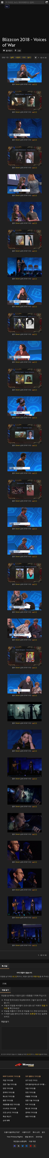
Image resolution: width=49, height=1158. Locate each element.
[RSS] (34, 1146)
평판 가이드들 (8, 1100)
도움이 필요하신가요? (12, 1132)
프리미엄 (39, 1137)
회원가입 (36, 976)
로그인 (14, 976)
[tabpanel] (24, 974)
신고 (35, 84)
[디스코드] (14, 1146)
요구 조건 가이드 (31, 1080)
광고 (43, 1132)
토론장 (32, 1013)
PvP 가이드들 (30, 1104)
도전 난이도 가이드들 (10, 1112)
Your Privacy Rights (15, 1137)
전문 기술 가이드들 (10, 1084)
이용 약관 (32, 1141)
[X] (18, 1146)
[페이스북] (26, 1146)
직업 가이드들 (8, 1080)
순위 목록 (6, 1120)
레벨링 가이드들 (31, 1096)
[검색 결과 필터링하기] (35, 57)
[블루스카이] (22, 1146)
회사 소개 (36, 1132)
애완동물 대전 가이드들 (11, 1104)
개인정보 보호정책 (20, 1141)
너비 (24, 57)
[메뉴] (2, 2)
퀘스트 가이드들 (8, 1096)
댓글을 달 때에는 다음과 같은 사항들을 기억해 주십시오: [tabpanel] (24, 1024)
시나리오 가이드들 (9, 1108)
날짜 (12, 57)
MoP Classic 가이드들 (11, 1076)
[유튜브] (30, 1146)
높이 (29, 57)
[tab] (4, 966)
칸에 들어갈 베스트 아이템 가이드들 (36, 1084)
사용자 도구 (26, 1132)
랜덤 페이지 (29, 1137)
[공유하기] (46, 2)
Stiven (17, 84)
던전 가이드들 (8, 1088)
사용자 (18, 57)
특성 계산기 (7, 1116)
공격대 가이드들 (8, 1092)
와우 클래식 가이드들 (33, 1076)
